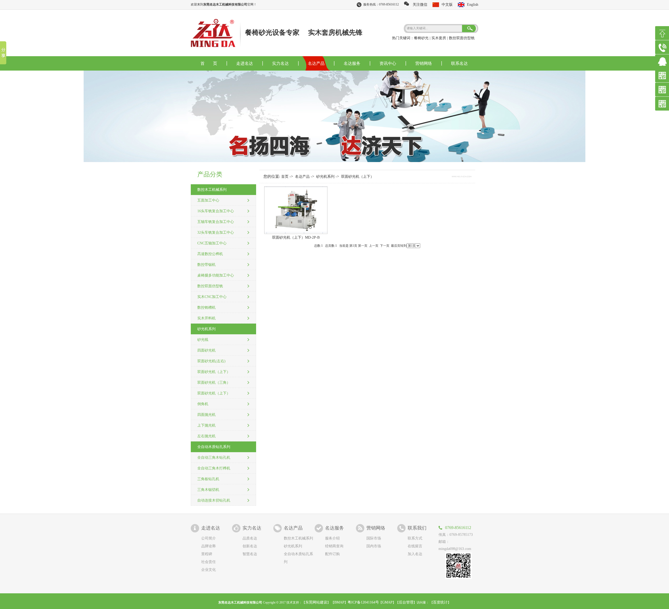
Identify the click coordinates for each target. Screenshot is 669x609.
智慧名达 (250, 554)
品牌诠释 (208, 546)
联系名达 (459, 63)
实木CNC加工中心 (212, 297)
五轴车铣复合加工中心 (215, 222)
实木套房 (438, 38)
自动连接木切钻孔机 (213, 500)
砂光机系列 (206, 329)
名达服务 (352, 63)
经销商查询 (334, 546)
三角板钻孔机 (208, 479)
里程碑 (206, 554)
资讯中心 (387, 63)
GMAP (387, 602)
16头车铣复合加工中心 (215, 211)
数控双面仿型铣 (462, 38)
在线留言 (415, 546)
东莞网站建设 (316, 602)
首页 (285, 177)
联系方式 (415, 538)
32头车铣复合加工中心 (215, 232)
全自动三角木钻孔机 (213, 457)
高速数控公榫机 (210, 254)
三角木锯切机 (208, 490)
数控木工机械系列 (212, 190)
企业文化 (208, 570)
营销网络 (423, 63)
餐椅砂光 (421, 38)
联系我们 (417, 528)
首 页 (208, 63)
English (472, 5)
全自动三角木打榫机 (213, 468)
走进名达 (244, 63)
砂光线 (202, 340)
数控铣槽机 (206, 307)
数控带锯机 (206, 265)
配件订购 (332, 554)
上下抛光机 (206, 425)
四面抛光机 (206, 415)
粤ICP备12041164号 (363, 602)
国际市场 (373, 538)
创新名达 (250, 546)
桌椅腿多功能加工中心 (215, 275)
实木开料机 (206, 318)
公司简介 (208, 538)
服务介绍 (332, 538)
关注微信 (418, 5)
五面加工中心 (208, 200)
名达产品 (316, 63)
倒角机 (202, 404)
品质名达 (250, 538)
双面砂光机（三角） (213, 382)
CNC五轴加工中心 (212, 243)
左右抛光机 (206, 436)
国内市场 (373, 546)
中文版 (447, 5)
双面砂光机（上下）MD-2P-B (296, 237)
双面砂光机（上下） (213, 372)
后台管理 (406, 602)
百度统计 (440, 602)
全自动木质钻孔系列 (213, 447)
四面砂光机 (206, 350)
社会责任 (208, 562)
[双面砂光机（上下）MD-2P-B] (295, 233)
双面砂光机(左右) (211, 361)
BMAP (339, 602)
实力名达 (280, 63)
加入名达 (415, 554)
